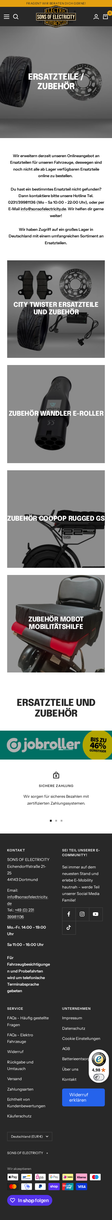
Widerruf (15, 1051)
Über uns (70, 1069)
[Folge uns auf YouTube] (95, 914)
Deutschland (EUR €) (27, 1136)
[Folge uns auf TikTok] (69, 927)
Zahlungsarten (20, 1089)
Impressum (72, 1017)
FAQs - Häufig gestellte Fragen (28, 1021)
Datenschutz (73, 1028)
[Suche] (16, 16)
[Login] (96, 16)
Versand (14, 1078)
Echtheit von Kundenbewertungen (26, 1102)
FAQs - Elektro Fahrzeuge (20, 1038)
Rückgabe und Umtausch (20, 1065)
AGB (66, 1048)
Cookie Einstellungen (81, 1038)
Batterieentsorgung (79, 1058)
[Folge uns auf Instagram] (82, 914)
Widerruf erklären (78, 1097)
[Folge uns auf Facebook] (69, 914)
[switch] (98, 1077)
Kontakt (69, 1079)
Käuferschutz (19, 1116)
